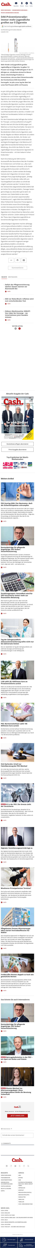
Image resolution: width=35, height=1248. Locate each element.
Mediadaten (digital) (25, 1192)
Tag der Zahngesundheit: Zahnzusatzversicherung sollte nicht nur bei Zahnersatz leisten (17, 641)
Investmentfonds (6, 1180)
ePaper (20, 1177)
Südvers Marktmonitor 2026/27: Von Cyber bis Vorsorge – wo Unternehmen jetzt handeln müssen (17, 314)
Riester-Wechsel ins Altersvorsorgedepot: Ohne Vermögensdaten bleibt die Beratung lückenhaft (16, 1091)
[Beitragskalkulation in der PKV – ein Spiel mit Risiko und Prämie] (17, 1045)
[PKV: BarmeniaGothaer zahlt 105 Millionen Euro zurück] (17, 712)
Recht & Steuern (6, 1188)
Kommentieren (17, 268)
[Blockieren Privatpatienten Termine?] (17, 876)
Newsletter (21, 1197)
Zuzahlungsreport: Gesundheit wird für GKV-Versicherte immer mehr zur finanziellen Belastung (16, 595)
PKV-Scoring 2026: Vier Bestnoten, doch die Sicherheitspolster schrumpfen (16, 504)
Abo (19, 1175)
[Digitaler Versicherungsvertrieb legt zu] (17, 836)
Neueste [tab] (4, 277)
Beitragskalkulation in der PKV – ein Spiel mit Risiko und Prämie (16, 1058)
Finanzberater (5, 1177)
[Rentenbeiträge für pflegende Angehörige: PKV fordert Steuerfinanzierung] (17, 535)
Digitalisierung (6, 1186)
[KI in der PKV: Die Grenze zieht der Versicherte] (17, 792)
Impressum (21, 1188)
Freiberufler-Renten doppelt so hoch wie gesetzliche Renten (17, 975)
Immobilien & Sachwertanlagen (6, 1183)
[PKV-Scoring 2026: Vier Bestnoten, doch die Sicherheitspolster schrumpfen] (17, 491)
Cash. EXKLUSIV (5, 1213)
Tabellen (21, 1202)
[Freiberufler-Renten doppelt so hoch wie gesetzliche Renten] (17, 963)
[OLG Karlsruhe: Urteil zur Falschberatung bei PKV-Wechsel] (17, 752)
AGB (19, 1180)
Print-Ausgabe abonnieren (17, 450)
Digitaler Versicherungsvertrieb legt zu (16, 848)
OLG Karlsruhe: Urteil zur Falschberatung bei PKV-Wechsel (14, 765)
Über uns (21, 1199)
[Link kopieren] (11, 260)
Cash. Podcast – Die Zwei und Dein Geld (13, 1227)
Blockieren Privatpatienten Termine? (16, 888)
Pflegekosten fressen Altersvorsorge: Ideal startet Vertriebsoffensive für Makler (16, 930)
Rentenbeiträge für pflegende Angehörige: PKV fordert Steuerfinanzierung (13, 549)
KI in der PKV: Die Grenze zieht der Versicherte (16, 805)
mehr (9, 291)
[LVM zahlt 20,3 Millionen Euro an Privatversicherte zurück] (17, 670)
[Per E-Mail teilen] (24, 260)
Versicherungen (6, 1175)
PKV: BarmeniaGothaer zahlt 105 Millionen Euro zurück (14, 725)
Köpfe (2, 1191)
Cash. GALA (4, 1220)
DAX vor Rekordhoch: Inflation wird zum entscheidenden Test (19, 300)
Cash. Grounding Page (25, 1204)
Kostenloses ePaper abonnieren (17, 444)
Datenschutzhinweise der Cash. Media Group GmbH (25, 1183)
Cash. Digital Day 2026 (8, 1215)
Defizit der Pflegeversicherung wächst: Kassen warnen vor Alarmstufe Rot (17, 287)
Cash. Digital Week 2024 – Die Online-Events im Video (17, 1217)
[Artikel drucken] (17, 260)
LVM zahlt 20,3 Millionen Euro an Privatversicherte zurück (14, 682)
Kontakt (21, 1190)
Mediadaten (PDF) (23, 1195)
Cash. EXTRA (4, 1210)
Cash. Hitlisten (5, 1224)
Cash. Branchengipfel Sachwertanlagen (14, 1222)
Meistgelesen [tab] (12, 277)
